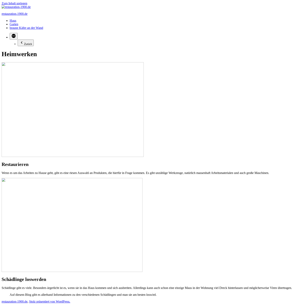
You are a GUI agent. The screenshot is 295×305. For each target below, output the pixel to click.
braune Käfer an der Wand (26, 27)
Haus (13, 20)
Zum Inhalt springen (14, 3)
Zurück (28, 44)
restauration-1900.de (14, 13)
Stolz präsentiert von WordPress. (49, 301)
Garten (14, 24)
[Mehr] (14, 36)
